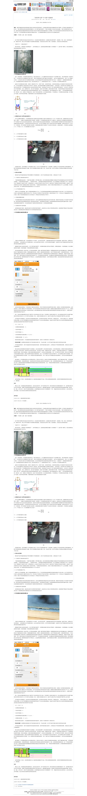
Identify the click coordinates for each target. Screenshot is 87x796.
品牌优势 (66, 8)
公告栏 (18, 8)
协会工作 (21, 8)
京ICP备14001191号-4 (48, 791)
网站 (70, 9)
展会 (66, 9)
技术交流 (21, 9)
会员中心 (18, 9)
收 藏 (71, 15)
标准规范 (36, 8)
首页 (20, 12)
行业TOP (70, 8)
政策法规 (33, 8)
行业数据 (33, 9)
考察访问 (40, 9)
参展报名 (55, 9)
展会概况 (55, 8)
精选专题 (43, 9)
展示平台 (25, 9)
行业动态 (40, 8)
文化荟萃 (36, 9)
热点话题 (43, 8)
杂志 (68, 9)
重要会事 (51, 8)
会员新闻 (24, 8)
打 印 (67, 15)
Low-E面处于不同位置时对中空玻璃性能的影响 (25, 784)
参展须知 (51, 9)
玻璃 (26, 12)
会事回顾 (58, 9)
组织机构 (58, 8)
